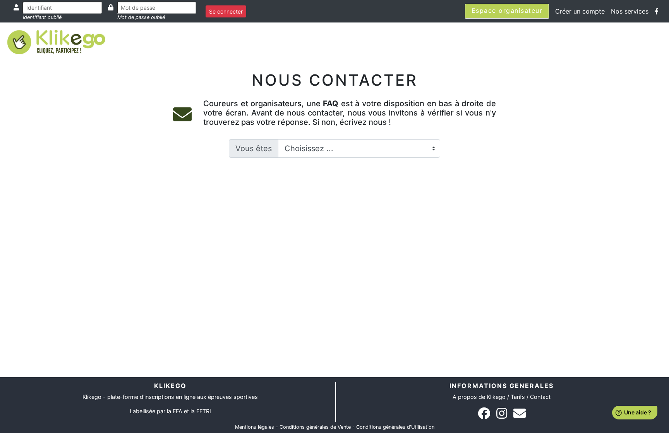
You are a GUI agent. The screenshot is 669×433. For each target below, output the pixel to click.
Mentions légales (254, 427)
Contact (540, 396)
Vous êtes (253, 148)
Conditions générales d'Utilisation (395, 427)
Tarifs (518, 396)
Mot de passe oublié (141, 17)
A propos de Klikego (479, 396)
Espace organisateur (507, 10)
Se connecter (226, 11)
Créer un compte (580, 11)
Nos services (629, 11)
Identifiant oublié (42, 17)
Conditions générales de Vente (315, 427)
